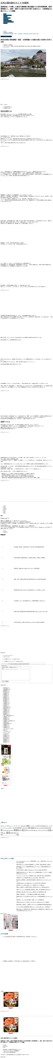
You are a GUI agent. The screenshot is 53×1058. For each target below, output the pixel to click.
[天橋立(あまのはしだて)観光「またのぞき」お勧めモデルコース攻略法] (8, 903)
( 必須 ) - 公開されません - (9, 667)
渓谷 (32, 830)
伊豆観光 (5, 735)
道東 (15, 832)
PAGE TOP (3, 1056)
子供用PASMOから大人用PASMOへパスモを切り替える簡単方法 (31, 883)
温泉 (35, 830)
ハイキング (33, 826)
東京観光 (5, 706)
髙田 (2, 515)
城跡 (4, 730)
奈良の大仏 (15, 140)
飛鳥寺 (18, 471)
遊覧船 (12, 832)
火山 (40, 830)
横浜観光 (5, 739)
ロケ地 (14, 828)
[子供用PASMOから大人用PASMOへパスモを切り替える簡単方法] (8, 884)
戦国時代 (3, 242)
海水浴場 (29, 830)
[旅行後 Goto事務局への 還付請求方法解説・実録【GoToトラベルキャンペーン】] (8, 880)
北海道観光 (5, 19)
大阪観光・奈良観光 (8, 44)
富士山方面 (5, 738)
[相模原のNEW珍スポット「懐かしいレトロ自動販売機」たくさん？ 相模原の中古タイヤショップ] (8, 873)
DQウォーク (3, 825)
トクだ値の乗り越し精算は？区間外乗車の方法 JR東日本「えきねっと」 (20, 936)
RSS (4, 1047)
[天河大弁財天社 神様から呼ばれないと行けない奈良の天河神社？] (8, 870)
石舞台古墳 (37, 316)
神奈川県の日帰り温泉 (8, 22)
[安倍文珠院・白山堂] (11, 381)
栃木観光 (5, 699)
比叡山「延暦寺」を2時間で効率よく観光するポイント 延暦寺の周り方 (32, 887)
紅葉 (49, 830)
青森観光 (5, 690)
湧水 (36, 830)
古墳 (15, 46)
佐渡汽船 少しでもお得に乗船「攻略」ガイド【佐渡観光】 (30, 899)
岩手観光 (5, 691)
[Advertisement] (26, 89)
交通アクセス (7, 108)
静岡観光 (5, 708)
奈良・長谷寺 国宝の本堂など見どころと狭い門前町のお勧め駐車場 (18, 476)
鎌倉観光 (5, 741)
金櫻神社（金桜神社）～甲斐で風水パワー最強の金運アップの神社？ (19, 961)
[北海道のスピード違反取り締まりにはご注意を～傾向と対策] (8, 878)
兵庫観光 (5, 722)
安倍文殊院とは (7, 106)
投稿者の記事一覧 (5, 518)
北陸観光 (5, 716)
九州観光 (5, 726)
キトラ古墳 (43, 316)
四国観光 (5, 724)
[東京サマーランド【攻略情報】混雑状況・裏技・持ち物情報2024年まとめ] (8, 890)
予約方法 (24, 828)
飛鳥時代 (35, 171)
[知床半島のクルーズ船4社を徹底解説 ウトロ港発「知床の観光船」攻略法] (8, 865)
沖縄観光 (5, 727)
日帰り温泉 (6, 830)
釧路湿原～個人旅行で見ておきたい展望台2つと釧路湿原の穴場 (31, 891)
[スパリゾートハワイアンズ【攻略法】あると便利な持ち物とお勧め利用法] (8, 876)
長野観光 (5, 711)
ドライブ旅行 (25, 826)
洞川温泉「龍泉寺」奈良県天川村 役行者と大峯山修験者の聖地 (29, 546)
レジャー (5, 16)
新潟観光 (5, 698)
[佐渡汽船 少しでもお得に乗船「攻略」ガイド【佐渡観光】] (8, 900)
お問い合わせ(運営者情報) (9, 1052)
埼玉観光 (5, 705)
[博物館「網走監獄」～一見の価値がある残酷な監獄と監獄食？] (8, 895)
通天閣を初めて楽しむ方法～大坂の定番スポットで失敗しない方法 (29, 590)
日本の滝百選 (11, 830)
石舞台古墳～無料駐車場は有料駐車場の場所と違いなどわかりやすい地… (31, 611)
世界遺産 (19, 828)
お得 (7, 825)
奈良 (26, 46)
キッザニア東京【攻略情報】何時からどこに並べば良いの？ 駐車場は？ (33, 906)
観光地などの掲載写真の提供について (12, 1049)
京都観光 (5, 719)
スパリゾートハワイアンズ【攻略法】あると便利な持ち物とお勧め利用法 (33, 875)
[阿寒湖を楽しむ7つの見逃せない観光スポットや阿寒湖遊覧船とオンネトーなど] (8, 897)
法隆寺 (8, 194)
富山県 (40, 828)
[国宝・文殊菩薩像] (11, 240)
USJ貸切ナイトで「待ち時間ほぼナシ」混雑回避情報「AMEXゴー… (30, 600)
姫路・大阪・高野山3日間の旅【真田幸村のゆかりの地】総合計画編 (30, 579)
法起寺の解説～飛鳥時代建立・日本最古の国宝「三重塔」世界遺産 (29, 557)
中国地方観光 (6, 723)
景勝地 (34, 46)
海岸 (26, 830)
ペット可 (50, 825)
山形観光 (5, 695)
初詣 (12, 46)
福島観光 (5, 697)
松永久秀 (12, 242)
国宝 (17, 46)
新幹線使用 (46, 828)
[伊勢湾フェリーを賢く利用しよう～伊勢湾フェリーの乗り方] (8, 885)
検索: (2, 834)
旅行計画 (5, 687)
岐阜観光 (5, 712)
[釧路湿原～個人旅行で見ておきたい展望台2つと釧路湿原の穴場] (8, 892)
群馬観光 (5, 701)
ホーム (4, 14)
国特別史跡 (21, 46)
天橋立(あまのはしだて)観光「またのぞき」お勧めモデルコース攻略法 (32, 902)
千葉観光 (5, 702)
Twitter (4, 530)
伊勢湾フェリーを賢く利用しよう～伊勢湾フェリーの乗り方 (30, 885)
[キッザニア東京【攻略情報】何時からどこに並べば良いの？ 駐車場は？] (8, 907)
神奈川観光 (5, 707)
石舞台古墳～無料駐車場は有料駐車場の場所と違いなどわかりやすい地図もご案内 (21, 477)
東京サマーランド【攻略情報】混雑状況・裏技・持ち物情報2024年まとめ (33, 889)
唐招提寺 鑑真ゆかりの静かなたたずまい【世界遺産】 (27, 568)
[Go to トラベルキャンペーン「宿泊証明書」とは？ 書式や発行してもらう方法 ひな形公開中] (8, 862)
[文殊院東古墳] (11, 356)
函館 (27, 828)
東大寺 (22, 140)
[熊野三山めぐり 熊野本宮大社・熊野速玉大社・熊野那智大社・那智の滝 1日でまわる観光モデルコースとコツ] (8, 910)
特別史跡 (13, 315)
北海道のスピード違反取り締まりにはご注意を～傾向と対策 (30, 877)
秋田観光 (5, 693)
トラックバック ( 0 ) (8, 655)
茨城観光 (5, 703)
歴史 (23, 830)
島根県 (42, 828)
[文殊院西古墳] (11, 335)
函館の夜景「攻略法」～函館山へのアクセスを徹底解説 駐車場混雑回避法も (34, 904)
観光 (39, 46)
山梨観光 (5, 710)
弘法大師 (17, 337)
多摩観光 (5, 736)
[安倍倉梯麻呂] (11, 192)
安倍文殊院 (4, 111)
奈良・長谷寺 (4, 471)
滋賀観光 (5, 718)
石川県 (46, 830)
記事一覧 (5, 23)
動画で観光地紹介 (7, 15)
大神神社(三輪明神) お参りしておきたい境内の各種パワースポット (17, 474)
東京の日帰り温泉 (7, 20)
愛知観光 (5, 714)
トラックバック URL (5, 663)
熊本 (42, 830)
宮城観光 (5, 694)
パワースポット (7, 18)
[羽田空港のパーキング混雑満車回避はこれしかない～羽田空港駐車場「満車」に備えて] (8, 867)
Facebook (5, 532)
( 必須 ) (4, 665)
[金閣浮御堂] (11, 283)
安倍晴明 (31, 196)
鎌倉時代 (31, 200)
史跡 (32, 828)
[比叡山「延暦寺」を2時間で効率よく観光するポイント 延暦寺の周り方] (8, 888)
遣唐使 (9, 196)
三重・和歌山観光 (7, 715)
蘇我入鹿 (15, 172)
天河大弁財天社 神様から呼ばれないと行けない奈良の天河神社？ (29, 622)
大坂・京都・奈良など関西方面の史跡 (9, 458)
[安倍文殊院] (11, 133)
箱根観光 (5, 740)
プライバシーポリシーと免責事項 (11, 1050)
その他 (4, 734)
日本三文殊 (30, 46)
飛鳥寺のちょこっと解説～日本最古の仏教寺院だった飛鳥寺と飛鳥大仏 (18, 473)
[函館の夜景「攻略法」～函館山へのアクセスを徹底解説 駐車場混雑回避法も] (8, 905)
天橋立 (4, 115)
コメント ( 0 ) (6, 656)
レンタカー (5, 731)
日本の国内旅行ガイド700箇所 (15, 3)
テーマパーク (17, 825)
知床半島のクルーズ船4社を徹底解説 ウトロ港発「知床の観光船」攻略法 (33, 864)
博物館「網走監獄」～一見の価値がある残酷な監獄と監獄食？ (30, 894)
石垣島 (44, 830)
